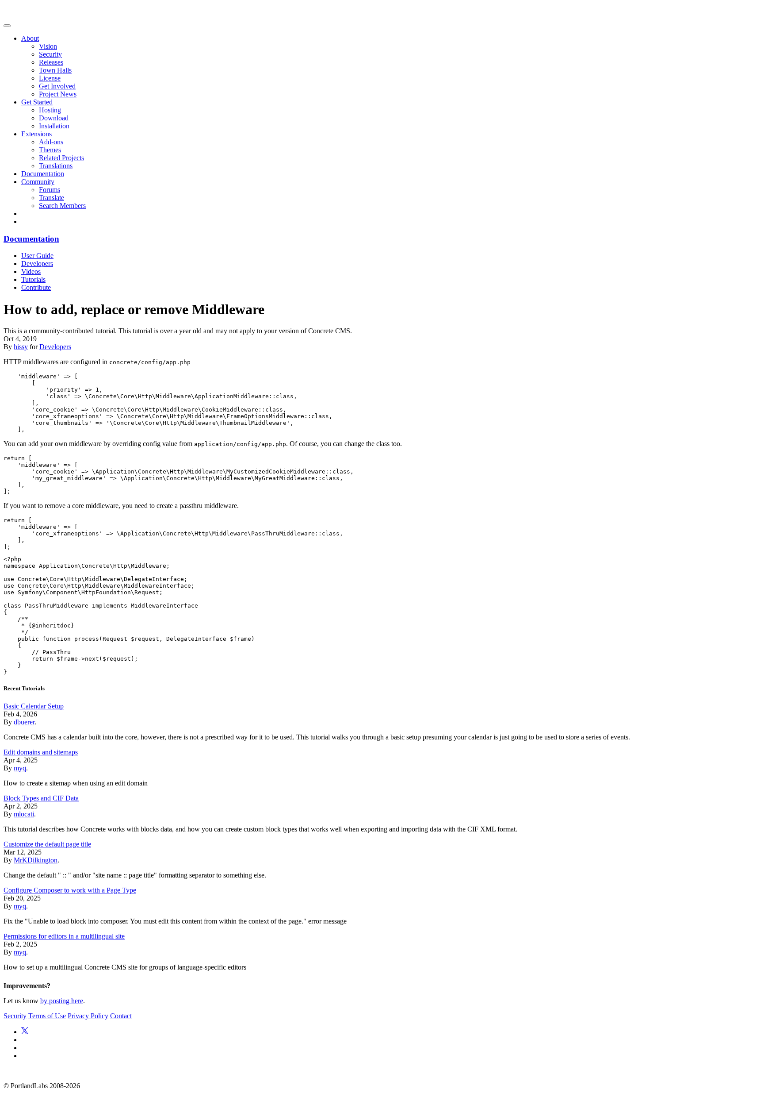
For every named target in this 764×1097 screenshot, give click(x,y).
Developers (37, 263)
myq (20, 768)
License (50, 78)
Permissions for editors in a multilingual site (64, 936)
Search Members (62, 205)
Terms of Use (47, 1016)
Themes (50, 150)
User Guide (37, 255)
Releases (51, 62)
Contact (121, 1016)
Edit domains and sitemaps (41, 752)
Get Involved (57, 86)
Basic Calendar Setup (34, 706)
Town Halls (55, 70)
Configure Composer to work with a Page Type (70, 890)
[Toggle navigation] (7, 25)
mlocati (24, 814)
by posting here (61, 1001)
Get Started (37, 102)
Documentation (42, 173)
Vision (48, 46)
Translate (51, 197)
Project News (57, 94)
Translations (56, 165)
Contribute (36, 287)
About (30, 38)
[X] (24, 1031)
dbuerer (24, 722)
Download (54, 118)
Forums (49, 189)
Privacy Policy (88, 1016)
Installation (54, 126)
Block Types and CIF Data (41, 798)
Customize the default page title (47, 844)
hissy (21, 346)
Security (50, 54)
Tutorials (33, 279)
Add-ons (51, 142)
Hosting (50, 110)
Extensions (36, 134)
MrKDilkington (35, 860)
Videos (31, 271)
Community (37, 181)
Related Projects (61, 158)
